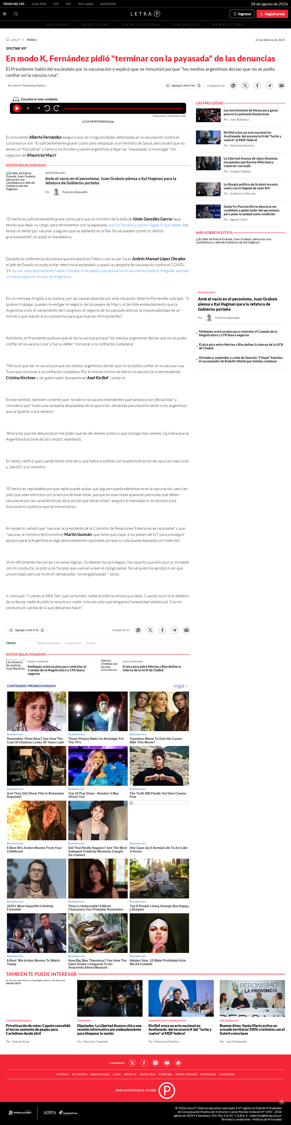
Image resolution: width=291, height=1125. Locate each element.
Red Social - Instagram (155, 1062)
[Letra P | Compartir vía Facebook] (257, 85)
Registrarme (275, 14)
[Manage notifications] (282, 1101)
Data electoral (141, 24)
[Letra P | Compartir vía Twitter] (245, 85)
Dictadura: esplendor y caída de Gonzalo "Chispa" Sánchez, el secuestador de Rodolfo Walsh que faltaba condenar (241, 359)
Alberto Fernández (48, 643)
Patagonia (208, 1074)
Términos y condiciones (236, 1119)
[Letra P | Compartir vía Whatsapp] (233, 85)
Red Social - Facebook (144, 1062)
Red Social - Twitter (132, 1062)
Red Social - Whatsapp (178, 1062)
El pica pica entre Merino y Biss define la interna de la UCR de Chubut (241, 346)
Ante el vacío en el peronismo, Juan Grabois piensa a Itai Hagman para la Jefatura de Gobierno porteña (237, 303)
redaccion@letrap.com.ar (265, 1115)
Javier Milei (38, 4)
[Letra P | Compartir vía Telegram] (269, 85)
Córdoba (165, 1074)
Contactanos (117, 1062)
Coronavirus (73, 643)
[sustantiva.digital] (68, 1113)
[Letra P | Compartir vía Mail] (281, 85)
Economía (79, 1074)
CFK (56, 4)
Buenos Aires (100, 1074)
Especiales (96, 24)
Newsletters (228, 24)
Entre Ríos (147, 1074)
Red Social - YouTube (167, 1062)
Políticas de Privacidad (267, 1119)
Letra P (15, 39)
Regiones (58, 24)
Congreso (227, 1074)
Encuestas (187, 24)
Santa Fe (130, 1074)
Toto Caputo (85, 4)
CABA (117, 1074)
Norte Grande (186, 1074)
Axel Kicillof (108, 4)
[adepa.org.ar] (49, 1113)
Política (31, 39)
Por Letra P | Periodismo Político (27, 85)
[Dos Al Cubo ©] (20, 1113)
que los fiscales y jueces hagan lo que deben (145, 224)
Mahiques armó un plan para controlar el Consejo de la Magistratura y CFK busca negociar (238, 333)
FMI (68, 4)
